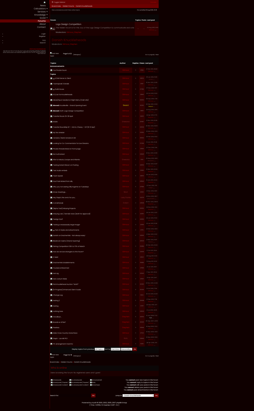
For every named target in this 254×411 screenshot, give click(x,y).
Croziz (151, 79)
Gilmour (70, 32)
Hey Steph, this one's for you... (64, 197)
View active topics (74, 10)
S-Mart (55, 257)
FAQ (44, 40)
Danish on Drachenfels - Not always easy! (69, 235)
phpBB (93, 402)
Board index (56, 6)
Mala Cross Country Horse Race (65, 333)
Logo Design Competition (68, 24)
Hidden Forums (68, 6)
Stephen (77, 32)
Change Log (58, 295)
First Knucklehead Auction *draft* (66, 284)
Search (43, 43)
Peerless (56, 327)
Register (42, 36)
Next (157, 54)
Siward (125, 105)
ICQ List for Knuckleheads (62, 94)
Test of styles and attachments (67, 230)
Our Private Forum (60, 70)
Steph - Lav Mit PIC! (60, 338)
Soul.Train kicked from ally (63, 181)
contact (41, 27)
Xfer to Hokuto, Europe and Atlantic (66, 159)
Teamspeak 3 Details (61, 84)
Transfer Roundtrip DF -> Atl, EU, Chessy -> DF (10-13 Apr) (74, 127)
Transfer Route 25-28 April (63, 116)
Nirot (126, 192)
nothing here (58, 311)
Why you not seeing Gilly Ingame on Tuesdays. (71, 187)
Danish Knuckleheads (84, 6)
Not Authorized (58, 154)
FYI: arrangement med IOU (63, 344)
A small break (58, 203)
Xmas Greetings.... (59, 192)
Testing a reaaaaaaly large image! (66, 225)
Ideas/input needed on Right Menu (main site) (71, 100)
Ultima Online (23, 50)
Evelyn (151, 188)
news (43, 5)
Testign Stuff (58, 219)
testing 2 (56, 300)
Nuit (150, 318)
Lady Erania (126, 197)
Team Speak (58, 176)
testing (55, 306)
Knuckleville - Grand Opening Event (73, 105)
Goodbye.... (57, 317)
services (42, 11)
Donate (153, 2)
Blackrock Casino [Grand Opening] (66, 241)
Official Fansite (14, 50)
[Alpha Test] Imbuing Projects (64, 208)
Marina (150, 242)
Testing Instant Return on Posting (65, 165)
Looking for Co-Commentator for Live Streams (71, 143)
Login (43, 34)
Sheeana (125, 121)
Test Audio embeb (60, 170)
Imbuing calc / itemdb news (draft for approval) (71, 214)
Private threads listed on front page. (67, 149)
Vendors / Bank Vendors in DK (64, 138)
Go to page (149, 54)
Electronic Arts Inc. (10, 51)
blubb (55, 122)
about (42, 24)
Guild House (59, 89)
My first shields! (58, 132)
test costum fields (60, 279)
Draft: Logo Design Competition (72, 111)
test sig (56, 273)
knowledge (40, 14)
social (43, 17)
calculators (40, 8)
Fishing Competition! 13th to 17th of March (69, 246)
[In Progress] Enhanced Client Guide (67, 289)
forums (42, 21)
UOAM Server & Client (63, 78)
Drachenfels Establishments (63, 262)
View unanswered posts (59, 10)
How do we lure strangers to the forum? (68, 252)
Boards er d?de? (59, 322)
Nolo (126, 338)
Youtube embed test (61, 268)
